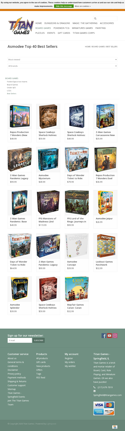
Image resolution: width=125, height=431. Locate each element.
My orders (70, 362)
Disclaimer (13, 369)
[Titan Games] (21, 26)
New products (43, 366)
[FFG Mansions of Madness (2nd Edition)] (48, 202)
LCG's (9, 90)
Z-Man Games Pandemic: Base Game (18, 220)
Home (38, 23)
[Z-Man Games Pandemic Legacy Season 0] (20, 159)
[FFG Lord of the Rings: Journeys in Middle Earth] (77, 202)
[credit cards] (105, 408)
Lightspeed (51, 423)
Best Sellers (111, 46)
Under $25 (11, 87)
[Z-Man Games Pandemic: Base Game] (20, 202)
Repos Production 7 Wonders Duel (105, 177)
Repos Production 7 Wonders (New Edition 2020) (19, 134)
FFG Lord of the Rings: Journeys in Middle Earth (76, 220)
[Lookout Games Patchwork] (105, 245)
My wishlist (70, 366)
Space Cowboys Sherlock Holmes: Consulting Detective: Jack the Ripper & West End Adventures (48, 306)
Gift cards (64, 32)
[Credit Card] (114, 427)
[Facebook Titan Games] (104, 335)
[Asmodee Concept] (77, 245)
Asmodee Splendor (15, 306)
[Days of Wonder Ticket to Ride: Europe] (20, 245)
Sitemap (12, 389)
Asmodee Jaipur (104, 218)
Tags (38, 373)
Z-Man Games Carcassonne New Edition (105, 134)
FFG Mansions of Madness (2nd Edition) (47, 220)
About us (12, 358)
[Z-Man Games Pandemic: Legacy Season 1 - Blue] (48, 245)
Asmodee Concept (72, 263)
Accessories (107, 23)
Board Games (43, 28)
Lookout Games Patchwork (104, 263)
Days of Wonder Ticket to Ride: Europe (18, 263)
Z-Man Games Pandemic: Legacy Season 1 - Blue (48, 263)
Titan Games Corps (84, 32)
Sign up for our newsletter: (25, 335)
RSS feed (40, 377)
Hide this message (64, 6)
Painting (100, 28)
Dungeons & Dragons (57, 23)
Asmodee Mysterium (44, 177)
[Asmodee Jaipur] (105, 202)
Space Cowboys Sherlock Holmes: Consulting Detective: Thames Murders (48, 134)
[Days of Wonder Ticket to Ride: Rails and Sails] (77, 159)
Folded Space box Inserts (17, 81)
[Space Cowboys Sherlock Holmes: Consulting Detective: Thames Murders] (48, 116)
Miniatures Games (82, 28)
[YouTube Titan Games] (109, 335)
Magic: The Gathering (85, 23)
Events (51, 32)
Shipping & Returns (17, 381)
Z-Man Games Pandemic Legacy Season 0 (19, 177)
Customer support (17, 385)
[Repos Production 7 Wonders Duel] (105, 159)
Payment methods (17, 377)
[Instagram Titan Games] (114, 335)
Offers (39, 369)
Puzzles (40, 32)
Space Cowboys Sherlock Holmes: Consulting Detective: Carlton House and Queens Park (76, 134)
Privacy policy (14, 373)
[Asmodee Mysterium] (48, 159)
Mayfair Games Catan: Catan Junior (75, 306)
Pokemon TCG (61, 28)
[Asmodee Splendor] (20, 289)
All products (42, 358)
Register (69, 358)
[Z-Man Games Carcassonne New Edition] (105, 116)
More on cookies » (83, 6)
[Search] (95, 18)
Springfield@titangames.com (107, 395)
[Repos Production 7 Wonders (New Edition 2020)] (20, 116)
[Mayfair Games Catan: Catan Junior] (77, 289)
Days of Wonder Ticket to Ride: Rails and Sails (75, 177)
